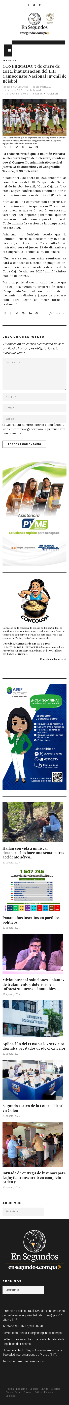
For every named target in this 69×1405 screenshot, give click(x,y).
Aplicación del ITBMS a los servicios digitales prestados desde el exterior (34, 1046)
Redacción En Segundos (15, 86)
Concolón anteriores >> (53, 659)
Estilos (38, 1392)
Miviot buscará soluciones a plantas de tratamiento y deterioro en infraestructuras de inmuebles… (33, 984)
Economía (21, 1389)
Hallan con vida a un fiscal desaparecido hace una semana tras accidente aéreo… (33, 852)
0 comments (59, 313)
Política (10, 1389)
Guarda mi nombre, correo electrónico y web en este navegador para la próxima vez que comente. (34, 429)
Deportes (9, 60)
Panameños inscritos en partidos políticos (31, 919)
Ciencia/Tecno (13, 1392)
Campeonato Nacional (17, 93)
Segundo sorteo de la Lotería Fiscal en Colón (33, 1108)
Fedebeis (38, 93)
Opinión (28, 1392)
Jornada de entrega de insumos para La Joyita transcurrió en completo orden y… (34, 1177)
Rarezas (48, 1392)
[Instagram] (39, 5)
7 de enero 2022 (13, 90)
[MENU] (8, 50)
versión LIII (52, 93)
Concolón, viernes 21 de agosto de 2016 (26, 643)
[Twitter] (34, 5)
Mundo (44, 1389)
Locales (34, 1389)
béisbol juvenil (33, 90)
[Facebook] (29, 5)
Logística (11, 1396)
